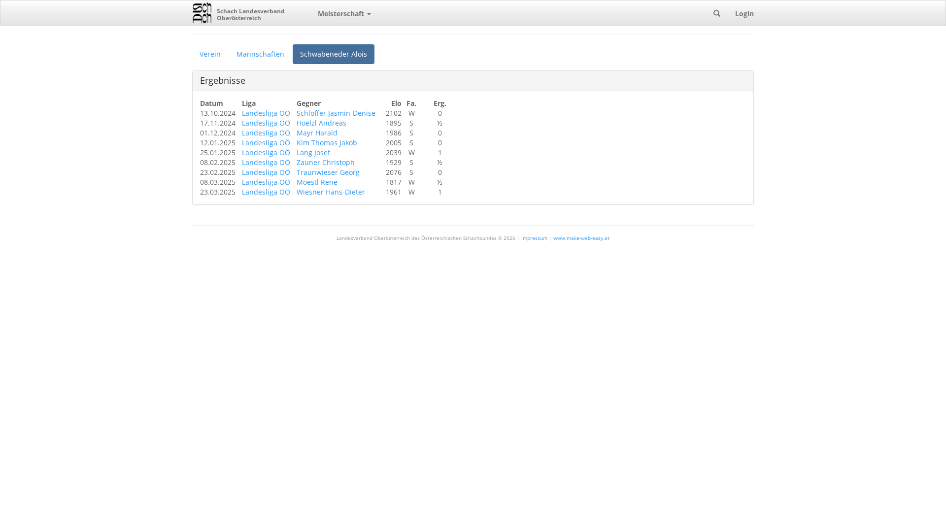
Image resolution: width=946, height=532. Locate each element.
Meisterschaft (342, 13)
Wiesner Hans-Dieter (331, 192)
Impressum (534, 237)
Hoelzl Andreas (321, 123)
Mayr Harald (317, 132)
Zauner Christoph (326, 162)
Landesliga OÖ (266, 113)
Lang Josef (313, 152)
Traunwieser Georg (328, 172)
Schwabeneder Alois (333, 54)
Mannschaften (260, 54)
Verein (210, 54)
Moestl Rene (317, 182)
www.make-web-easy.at (581, 237)
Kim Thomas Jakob (327, 142)
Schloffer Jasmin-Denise (336, 113)
